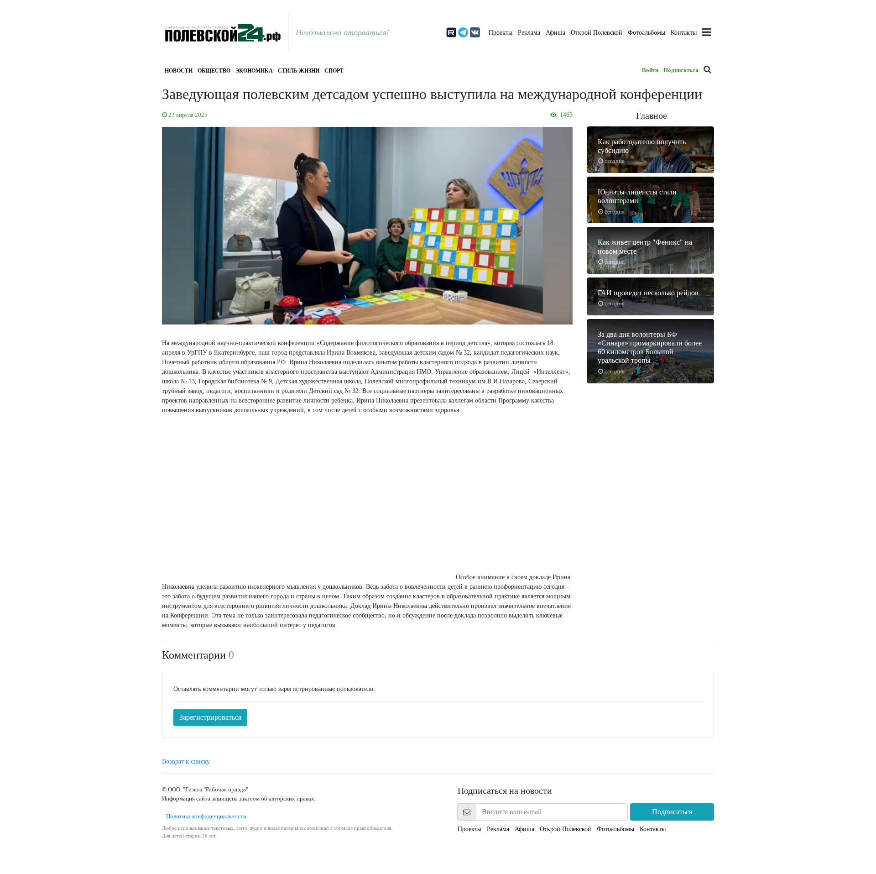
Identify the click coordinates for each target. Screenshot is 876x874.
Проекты (500, 32)
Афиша (555, 32)
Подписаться (681, 70)
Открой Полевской (596, 32)
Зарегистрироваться (210, 717)
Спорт (334, 71)
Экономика (254, 71)
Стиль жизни (298, 71)
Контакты (684, 32)
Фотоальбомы (646, 32)
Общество (214, 71)
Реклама (529, 32)
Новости (179, 71)
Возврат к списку (186, 761)
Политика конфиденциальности (204, 816)
